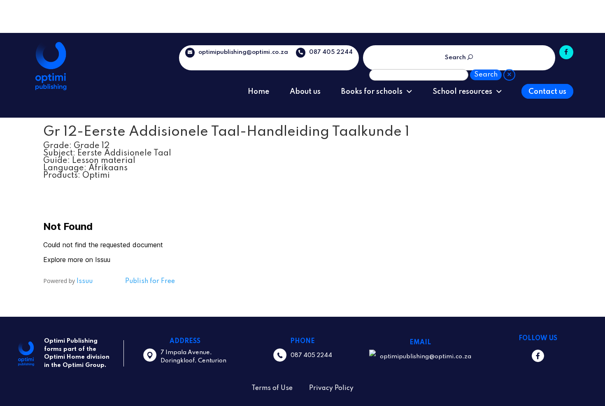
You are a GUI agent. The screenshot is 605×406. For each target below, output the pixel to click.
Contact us (547, 91)
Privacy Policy (331, 388)
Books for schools (372, 91)
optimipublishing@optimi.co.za (241, 52)
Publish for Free (150, 281)
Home (258, 91)
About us (305, 91)
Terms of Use (272, 388)
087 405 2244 (329, 52)
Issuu (85, 281)
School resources (462, 91)
